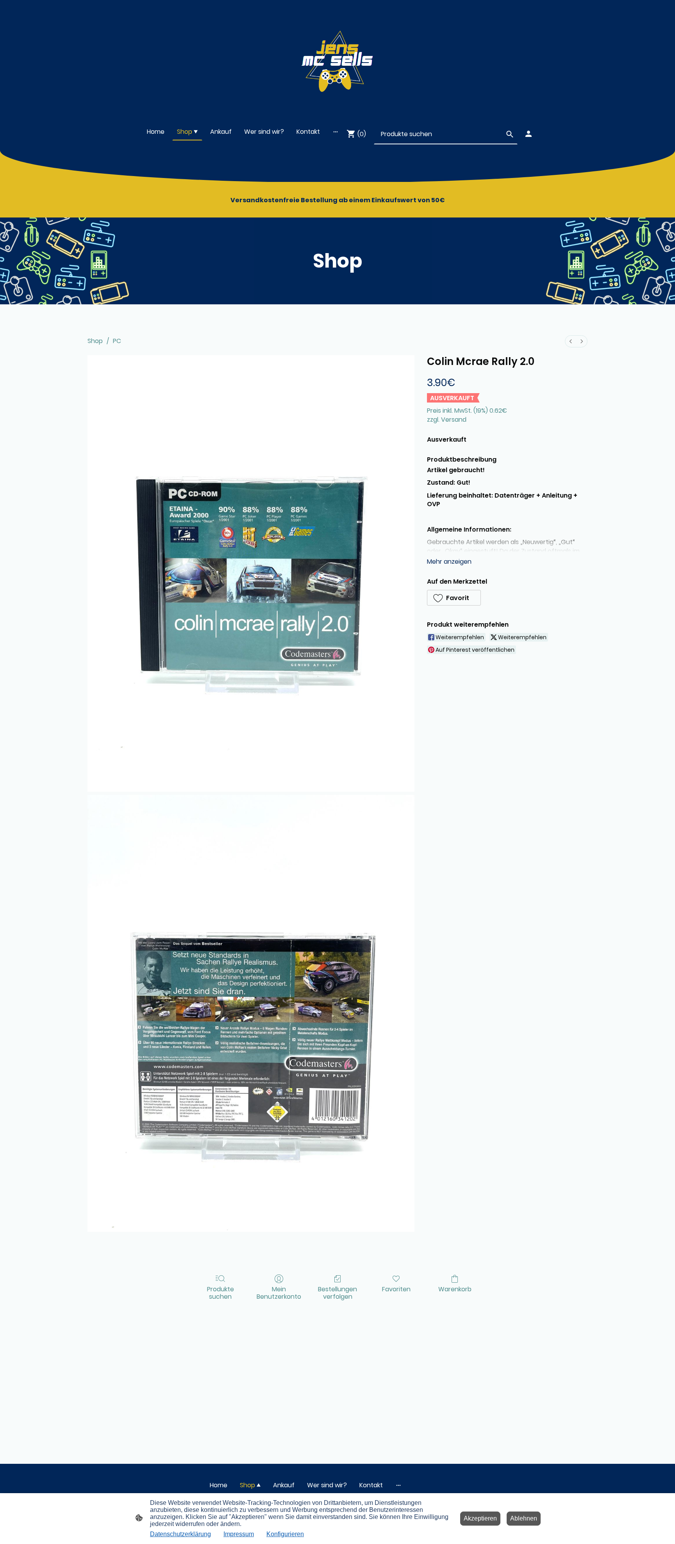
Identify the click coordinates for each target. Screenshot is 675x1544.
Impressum (238, 1534)
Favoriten (396, 1289)
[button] (454, 598)
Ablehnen (523, 1518)
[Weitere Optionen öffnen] (335, 131)
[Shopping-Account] (528, 133)
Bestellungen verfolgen (337, 1292)
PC (117, 340)
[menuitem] (570, 341)
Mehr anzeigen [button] (449, 561)
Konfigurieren (285, 1534)
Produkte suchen (220, 1292)
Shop (95, 340)
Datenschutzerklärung (180, 1534)
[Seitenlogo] (337, 58)
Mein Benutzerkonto (279, 1292)
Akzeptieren (480, 1518)
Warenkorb (454, 1289)
